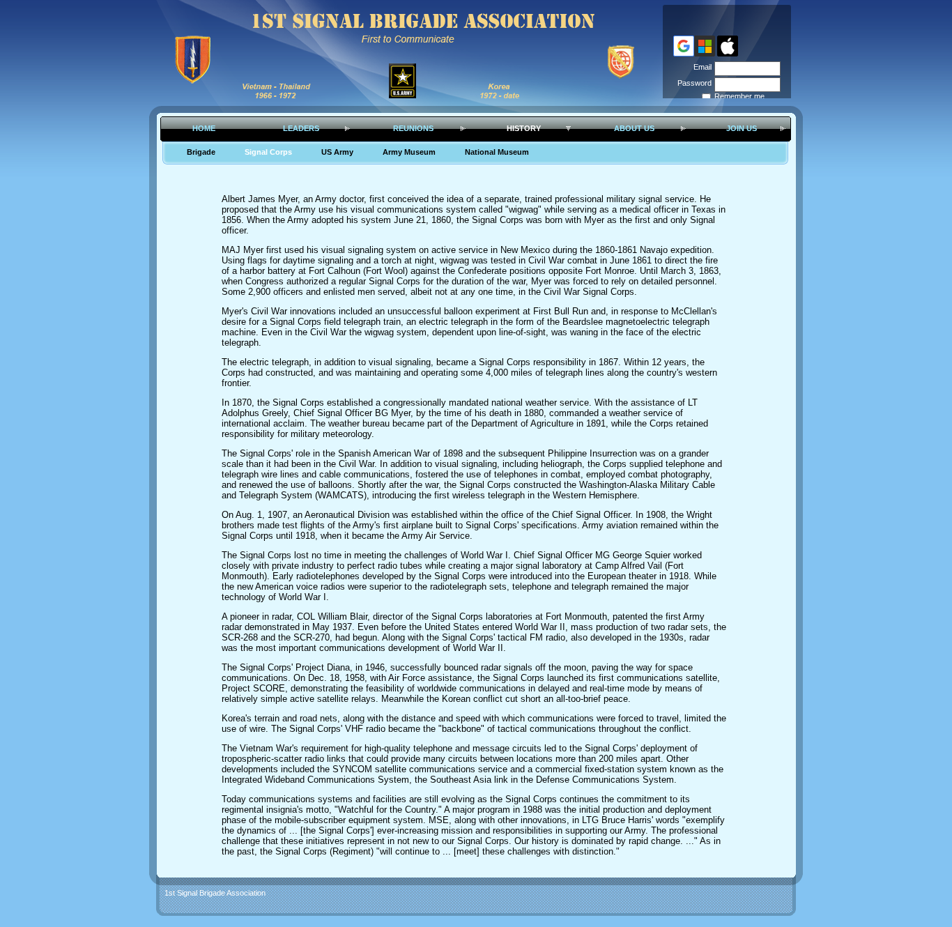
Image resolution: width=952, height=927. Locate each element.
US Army (337, 152)
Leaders (301, 128)
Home (203, 128)
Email (700, 67)
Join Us (741, 128)
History (524, 128)
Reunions (413, 128)
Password (692, 83)
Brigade (201, 152)
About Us (634, 128)
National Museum (497, 152)
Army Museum (409, 152)
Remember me (739, 96)
